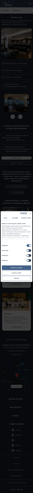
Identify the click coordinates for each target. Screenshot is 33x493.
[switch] (29, 250)
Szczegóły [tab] (15, 218)
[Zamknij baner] (30, 213)
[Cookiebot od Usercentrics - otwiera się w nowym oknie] (20, 213)
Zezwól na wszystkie (16, 267)
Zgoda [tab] (5, 218)
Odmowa (16, 278)
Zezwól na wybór (16, 273)
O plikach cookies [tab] (26, 218)
